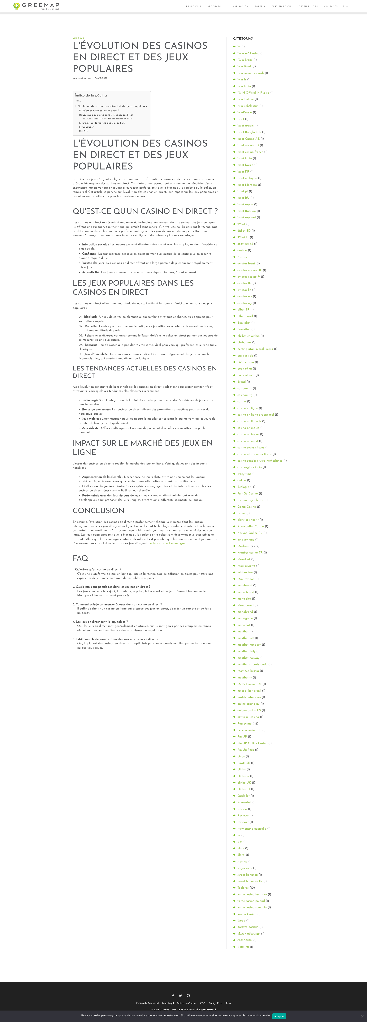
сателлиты (244, 940)
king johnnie (245, 539)
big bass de (245, 355)
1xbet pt (242, 191)
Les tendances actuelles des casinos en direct (109, 119)
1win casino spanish (250, 73)
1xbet (240, 119)
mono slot (244, 598)
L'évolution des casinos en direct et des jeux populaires (112, 106)
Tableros (243, 887)
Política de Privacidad (147, 1003)
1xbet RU (243, 197)
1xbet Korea (245, 165)
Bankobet (243, 322)
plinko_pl (243, 789)
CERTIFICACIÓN (281, 6)
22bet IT (243, 237)
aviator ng (244, 303)
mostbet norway (248, 658)
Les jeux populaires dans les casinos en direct (107, 115)
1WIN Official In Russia (253, 92)
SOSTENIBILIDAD (307, 6)
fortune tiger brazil (250, 500)
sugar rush (244, 868)
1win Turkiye (245, 99)
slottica (242, 861)
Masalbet (243, 559)
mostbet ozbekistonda (252, 664)
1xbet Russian (246, 211)
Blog (228, 1003)
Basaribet (243, 329)
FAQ (85, 131)
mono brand (245, 592)
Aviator (242, 257)
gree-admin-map (83, 78)
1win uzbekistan (247, 106)
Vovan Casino (246, 914)
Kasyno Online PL (249, 533)
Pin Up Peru (245, 749)
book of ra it (246, 375)
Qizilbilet (243, 796)
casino (241, 401)
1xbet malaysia (247, 178)
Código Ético (215, 1003)
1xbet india (244, 158)
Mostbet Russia (248, 671)
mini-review (245, 572)
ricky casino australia (251, 828)
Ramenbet (244, 802)
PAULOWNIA (193, 6)
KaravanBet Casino (250, 526)
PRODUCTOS (215, 6)
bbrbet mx (244, 342)
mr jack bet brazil (249, 690)
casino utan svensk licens (254, 454)
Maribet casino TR (250, 552)
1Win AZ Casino (248, 53)
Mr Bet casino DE (249, 684)
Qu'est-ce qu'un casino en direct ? (100, 110)
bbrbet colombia (248, 336)
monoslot (243, 625)
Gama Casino (246, 506)
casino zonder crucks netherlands (260, 460)
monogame (245, 618)
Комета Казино (247, 927)
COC (202, 1003)
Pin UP (242, 736)
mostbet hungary (249, 644)
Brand (241, 381)
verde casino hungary (252, 894)
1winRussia (244, 112)
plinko (241, 769)
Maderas (78, 38)
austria (242, 250)
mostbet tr (244, 677)
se (238, 835)
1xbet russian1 (246, 217)
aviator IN (244, 283)
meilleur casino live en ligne (166, 543)
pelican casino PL (249, 730)
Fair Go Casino (247, 493)
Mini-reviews (245, 579)
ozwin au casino (248, 717)
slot (239, 842)
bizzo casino (245, 362)
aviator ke (244, 290)
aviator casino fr (248, 276)
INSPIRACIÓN (240, 6)
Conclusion (88, 127)
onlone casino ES (249, 710)
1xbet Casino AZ (248, 138)
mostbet (242, 631)
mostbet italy (246, 651)
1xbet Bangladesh (249, 132)
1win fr (241, 79)
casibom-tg (245, 395)
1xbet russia (245, 204)
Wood (241, 920)
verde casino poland (251, 901)
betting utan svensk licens (255, 349)
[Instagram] (188, 995)
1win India (244, 86)
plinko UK (244, 782)
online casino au (248, 703)
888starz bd (245, 244)
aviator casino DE (249, 270)
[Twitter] (180, 995)
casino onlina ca (248, 428)
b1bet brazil (245, 316)
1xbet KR (243, 171)
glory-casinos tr (248, 519)
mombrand (244, 585)
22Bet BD (244, 230)
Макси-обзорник (248, 933)
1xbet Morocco (247, 184)
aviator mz (244, 296)
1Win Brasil (245, 60)
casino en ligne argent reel (255, 414)
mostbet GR (245, 638)
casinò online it (247, 441)
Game (241, 513)
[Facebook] (173, 995)
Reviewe (242, 815)
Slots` (241, 855)
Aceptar (279, 1016)
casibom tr (244, 388)
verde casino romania (252, 907)
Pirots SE (243, 763)
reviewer (243, 822)
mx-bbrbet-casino (249, 697)
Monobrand (245, 605)
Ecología (243, 487)
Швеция (243, 947)
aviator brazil (246, 263)
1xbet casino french (250, 152)
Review (242, 809)
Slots (240, 848)
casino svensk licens (250, 447)
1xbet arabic (245, 125)
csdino (241, 480)
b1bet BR (243, 309)
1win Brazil (244, 66)
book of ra (244, 368)
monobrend (245, 612)
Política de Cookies (186, 1003)
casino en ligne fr (249, 421)
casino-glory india (249, 467)
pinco (241, 756)
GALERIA (260, 6)
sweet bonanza (247, 874)
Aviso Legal (168, 1003)
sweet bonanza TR (249, 881)
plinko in (243, 776)
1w (238, 46)
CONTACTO (331, 6)
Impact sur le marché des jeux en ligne (104, 123)
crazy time (244, 474)
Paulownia (244, 723)
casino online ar (248, 434)
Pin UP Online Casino (252, 743)
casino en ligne (247, 408)
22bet (241, 224)
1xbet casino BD (248, 145)
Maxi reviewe (246, 565)
